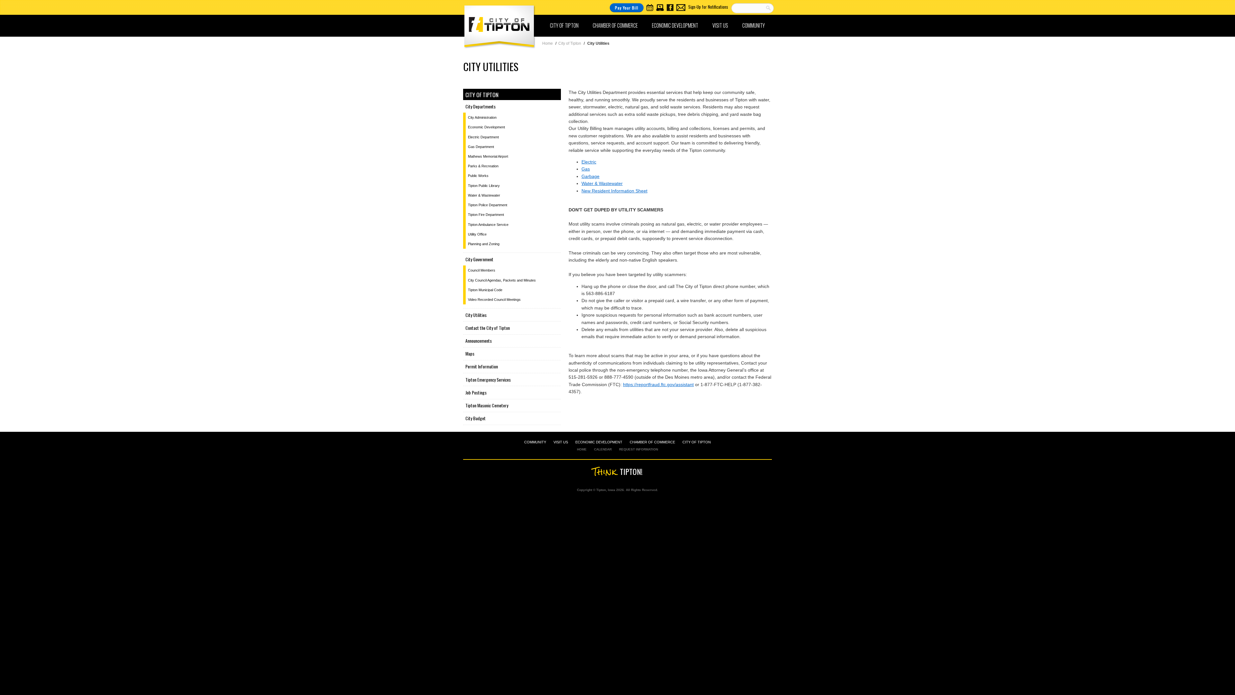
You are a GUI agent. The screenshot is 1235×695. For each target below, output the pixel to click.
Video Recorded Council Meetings (494, 299)
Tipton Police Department (487, 205)
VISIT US (560, 442)
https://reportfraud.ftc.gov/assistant (658, 384)
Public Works (478, 176)
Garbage (590, 176)
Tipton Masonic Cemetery (486, 405)
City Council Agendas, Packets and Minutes (502, 280)
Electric (588, 161)
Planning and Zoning (483, 244)
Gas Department (481, 147)
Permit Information (481, 366)
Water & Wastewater (602, 183)
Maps (469, 353)
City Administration (482, 117)
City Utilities (476, 314)
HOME (582, 449)
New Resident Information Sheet (614, 190)
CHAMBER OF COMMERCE (652, 442)
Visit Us (720, 25)
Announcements (478, 340)
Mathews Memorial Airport (488, 156)
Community (753, 25)
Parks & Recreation (483, 166)
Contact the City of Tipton (487, 327)
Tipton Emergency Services (488, 379)
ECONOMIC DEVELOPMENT (598, 442)
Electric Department (483, 137)
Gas (585, 168)
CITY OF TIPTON (696, 442)
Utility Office (477, 234)
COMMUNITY (535, 442)
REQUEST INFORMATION (638, 449)
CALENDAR (603, 449)
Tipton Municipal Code (485, 290)
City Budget (475, 418)
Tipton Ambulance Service (488, 225)
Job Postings (476, 392)
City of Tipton (564, 25)
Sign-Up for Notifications (708, 7)
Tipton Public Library (484, 186)
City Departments (480, 106)
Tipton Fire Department (486, 215)
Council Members (481, 270)
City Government (479, 259)
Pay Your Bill (626, 7)
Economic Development (675, 25)
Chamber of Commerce (615, 25)
